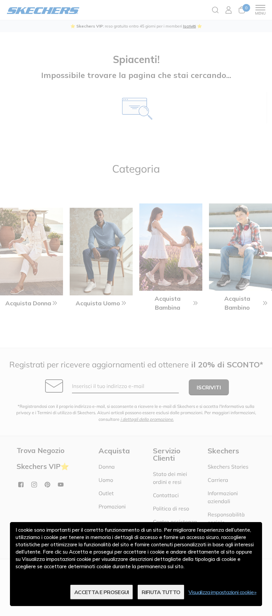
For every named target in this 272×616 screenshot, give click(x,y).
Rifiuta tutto (161, 592)
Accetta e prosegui (101, 592)
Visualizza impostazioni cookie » (222, 592)
